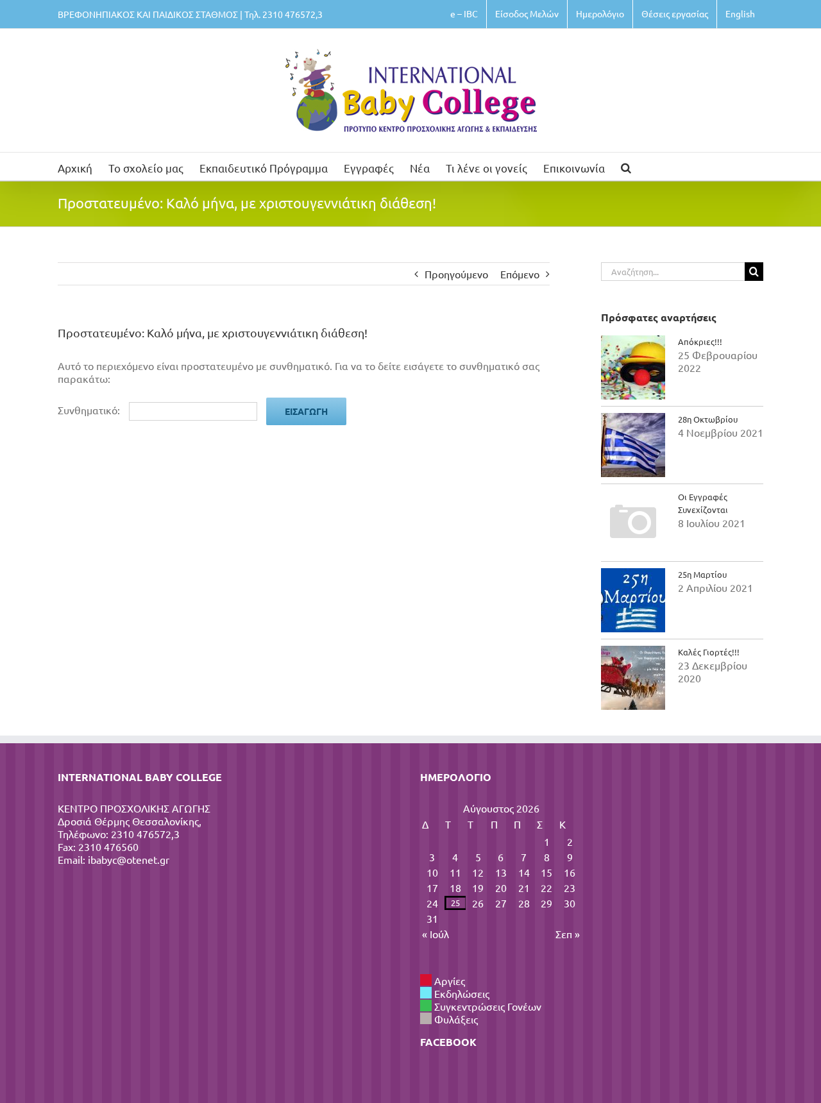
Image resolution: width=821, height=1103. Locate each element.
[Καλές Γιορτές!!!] (633, 678)
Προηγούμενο (456, 273)
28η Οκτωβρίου (708, 419)
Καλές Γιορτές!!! (709, 651)
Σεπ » (567, 933)
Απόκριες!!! (700, 341)
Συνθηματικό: (90, 409)
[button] (626, 166)
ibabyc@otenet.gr (128, 859)
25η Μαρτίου (702, 574)
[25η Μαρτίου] (633, 600)
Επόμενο (519, 273)
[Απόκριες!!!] (633, 367)
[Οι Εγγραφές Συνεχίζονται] (633, 523)
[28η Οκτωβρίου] (633, 445)
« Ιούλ (435, 933)
